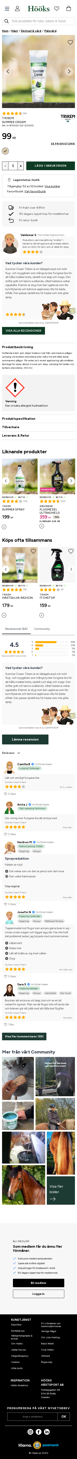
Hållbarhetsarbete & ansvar (21, 1337)
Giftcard (45, 1355)
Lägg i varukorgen (50, 165)
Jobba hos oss (18, 1349)
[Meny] (7, 9)
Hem (5, 31)
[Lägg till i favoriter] (70, 42)
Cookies (15, 1362)
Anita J (22, 804)
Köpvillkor (16, 1324)
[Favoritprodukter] (57, 8)
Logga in (38, 1294)
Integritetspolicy (19, 1355)
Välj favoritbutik (35, 191)
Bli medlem (38, 1283)
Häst (14, 31)
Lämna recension (25, 739)
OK (63, 1416)
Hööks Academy (19, 1385)
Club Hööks (47, 1349)
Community (42, 629)
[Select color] (5, 151)
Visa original (12, 886)
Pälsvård (50, 31)
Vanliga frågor (48, 1331)
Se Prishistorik (63, 143)
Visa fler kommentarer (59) (24, 1036)
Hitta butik (17, 1368)
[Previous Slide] (8, 71)
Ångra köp (46, 1362)
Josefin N (24, 912)
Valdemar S (28, 235)
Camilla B (23, 764)
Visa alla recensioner (23, 330)
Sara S (21, 984)
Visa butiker (52, 186)
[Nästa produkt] (71, 481)
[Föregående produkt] (5, 481)
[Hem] (38, 8)
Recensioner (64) (16, 629)
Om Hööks (17, 1343)
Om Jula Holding (50, 1337)
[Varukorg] (68, 8)
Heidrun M (24, 842)
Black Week (47, 1343)
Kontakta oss (17, 1330)
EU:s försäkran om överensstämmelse (51, 1325)
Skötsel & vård (31, 31)
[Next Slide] (69, 71)
